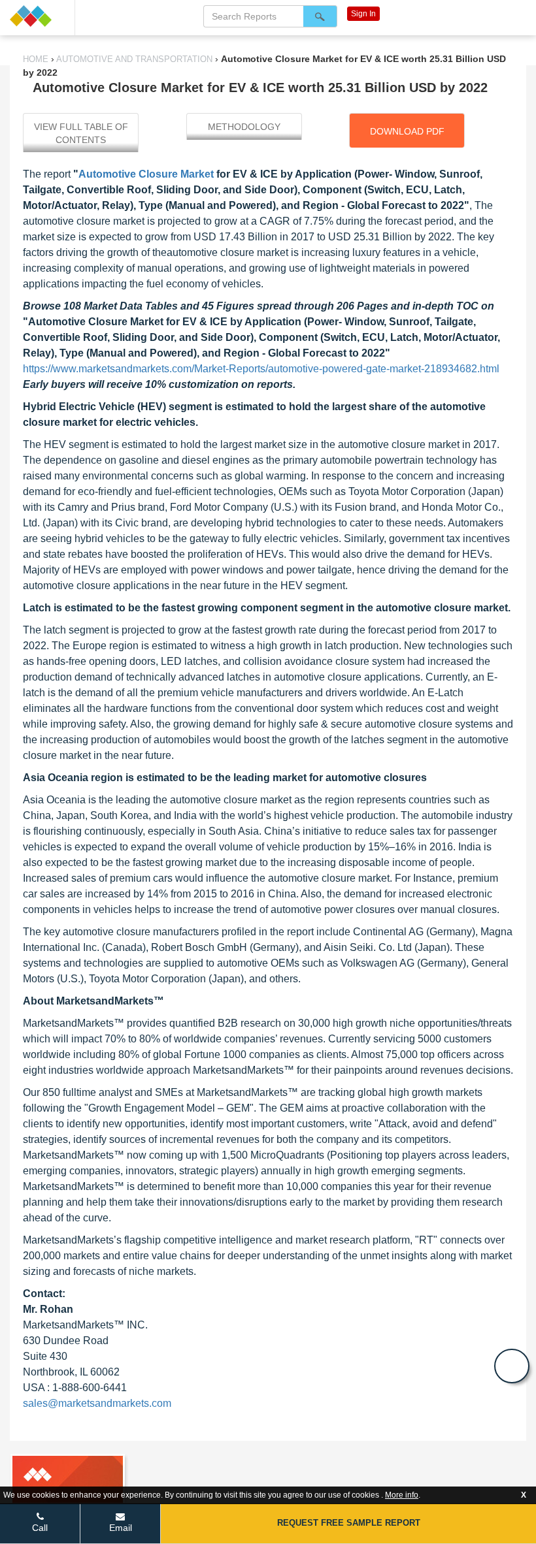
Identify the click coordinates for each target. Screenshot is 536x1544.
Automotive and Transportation (134, 59)
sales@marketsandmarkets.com (97, 1403)
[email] (511, 1366)
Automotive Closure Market (147, 174)
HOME (37, 59)
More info (401, 1495)
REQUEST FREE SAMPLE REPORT (348, 1523)
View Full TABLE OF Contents (81, 133)
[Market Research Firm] (37, 16)
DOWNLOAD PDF (407, 131)
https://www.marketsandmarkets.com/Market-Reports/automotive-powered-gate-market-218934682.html (261, 368)
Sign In (363, 13)
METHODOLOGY (244, 126)
